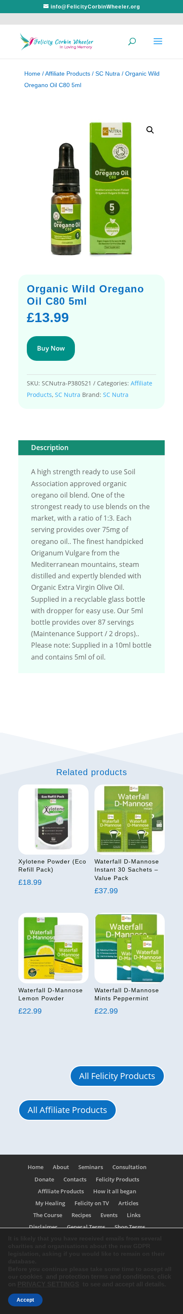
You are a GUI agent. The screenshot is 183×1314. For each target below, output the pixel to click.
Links (133, 1215)
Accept (25, 1300)
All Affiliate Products (67, 1110)
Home (32, 73)
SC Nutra (107, 73)
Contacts (74, 1179)
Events (108, 1215)
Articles (128, 1203)
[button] (150, 130)
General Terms (86, 1227)
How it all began (114, 1191)
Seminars (90, 1167)
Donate (44, 1179)
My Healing (50, 1203)
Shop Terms (129, 1227)
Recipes (81, 1215)
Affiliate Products (67, 73)
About (61, 1167)
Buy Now (51, 348)
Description (50, 447)
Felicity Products (117, 1179)
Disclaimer (43, 1227)
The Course (47, 1215)
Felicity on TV (91, 1203)
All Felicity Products (117, 1076)
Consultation (129, 1167)
